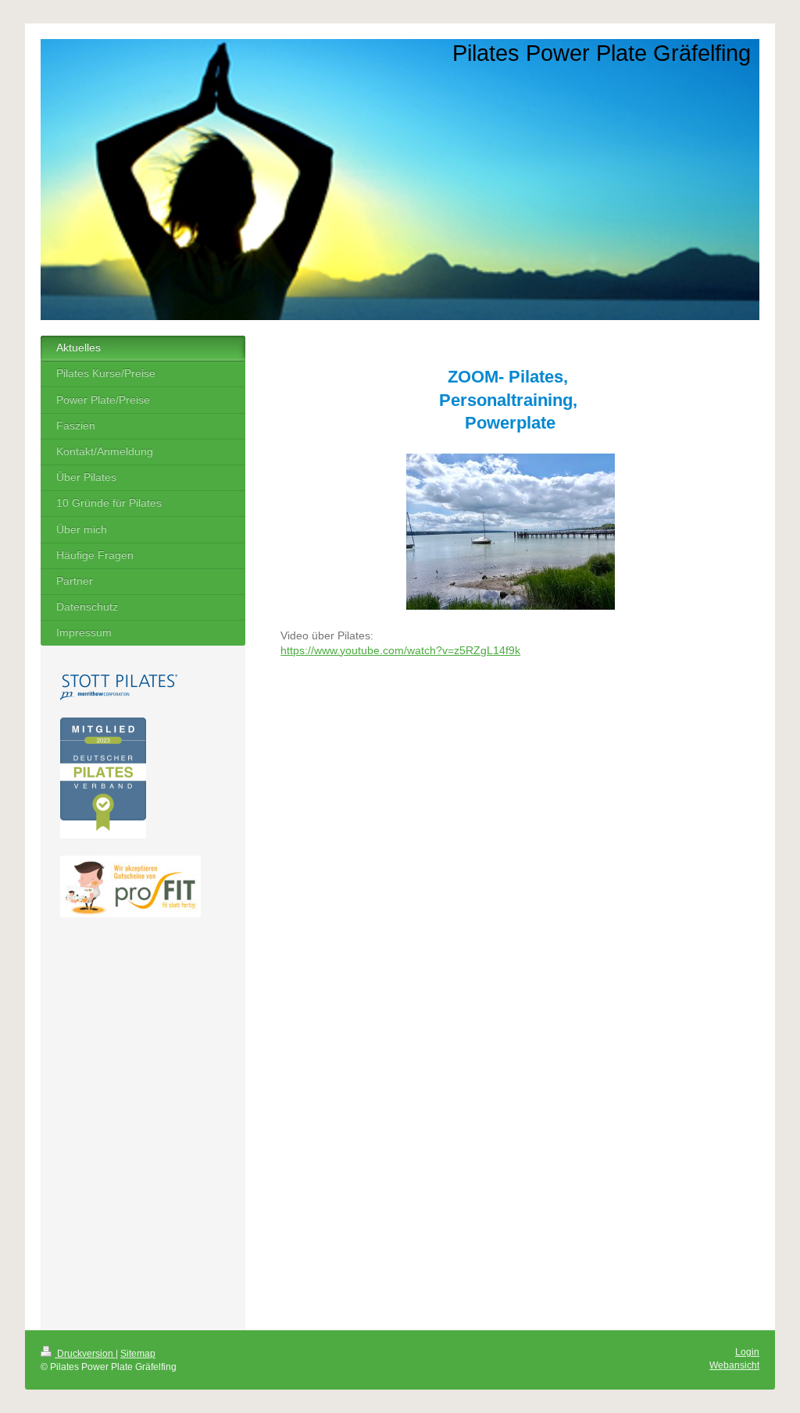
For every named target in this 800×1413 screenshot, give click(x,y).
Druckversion (85, 1353)
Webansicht (734, 1365)
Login (747, 1352)
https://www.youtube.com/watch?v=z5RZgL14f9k (400, 650)
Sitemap (137, 1353)
